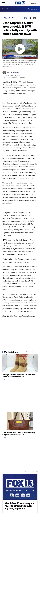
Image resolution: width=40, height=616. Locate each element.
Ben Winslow (14, 73)
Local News (8, 18)
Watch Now (34, 3)
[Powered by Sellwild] (35, 472)
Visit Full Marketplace (31, 352)
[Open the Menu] (3, 3)
